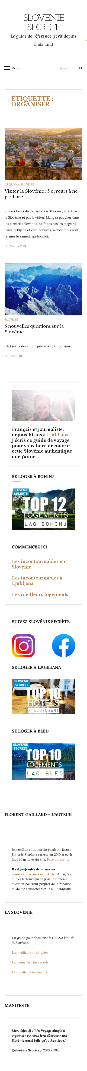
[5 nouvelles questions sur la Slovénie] (43, 289)
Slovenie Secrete (43, 23)
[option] (43, 154)
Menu (14, 68)
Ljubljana (12, 184)
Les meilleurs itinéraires (30, 952)
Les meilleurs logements (40, 594)
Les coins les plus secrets (30, 962)
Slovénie (27, 184)
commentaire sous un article (33, 874)
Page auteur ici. (59, 859)
